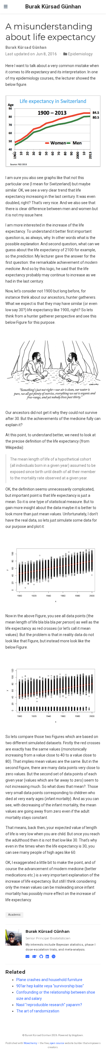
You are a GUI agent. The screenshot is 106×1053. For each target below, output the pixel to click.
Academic (14, 914)
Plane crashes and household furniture (49, 980)
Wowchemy (30, 1043)
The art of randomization (37, 1011)
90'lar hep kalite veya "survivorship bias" (50, 986)
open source (57, 1043)
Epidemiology (80, 54)
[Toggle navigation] (6, 7)
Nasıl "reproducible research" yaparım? (49, 1005)
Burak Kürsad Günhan (53, 6)
